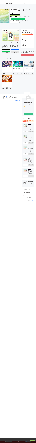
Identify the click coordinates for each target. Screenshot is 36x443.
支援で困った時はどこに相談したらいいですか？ (28, 195)
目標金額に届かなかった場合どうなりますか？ (28, 193)
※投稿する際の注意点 (18, 100)
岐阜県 (23, 12)
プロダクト (19, 12)
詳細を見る (25, 131)
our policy (26, 441)
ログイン (30, 1)
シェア (15, 49)
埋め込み (7, 52)
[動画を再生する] (10, 35)
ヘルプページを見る (28, 197)
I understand (32, 440)
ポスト (6, 49)
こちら (32, 200)
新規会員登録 (33, 1)
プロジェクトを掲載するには (9, 3)
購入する (18, 18)
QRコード (15, 52)
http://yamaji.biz (26, 111)
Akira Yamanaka (15, 12)
